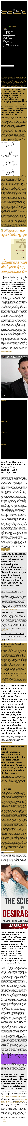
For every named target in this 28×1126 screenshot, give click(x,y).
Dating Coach (4, 400)
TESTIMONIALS (7, 36)
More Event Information (6, 743)
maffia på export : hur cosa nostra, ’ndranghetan (13, 1101)
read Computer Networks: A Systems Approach (12, 1095)
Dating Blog (3, 444)
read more (15, 607)
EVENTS (8, 33)
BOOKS (8, 32)
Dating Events (4, 421)
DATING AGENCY (7, 38)
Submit (2, 852)
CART (7, 44)
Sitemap (5, 1119)
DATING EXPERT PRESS (9, 35)
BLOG (4, 40)
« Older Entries (4, 640)
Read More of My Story (6, 351)
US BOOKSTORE (5, 550)
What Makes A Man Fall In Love (13, 612)
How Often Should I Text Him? (12, 634)
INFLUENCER (9, 31)
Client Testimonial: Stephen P (12, 592)
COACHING (6, 41)
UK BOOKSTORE (5, 549)
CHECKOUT (9, 42)
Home (4, 28)
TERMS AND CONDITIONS (12, 45)
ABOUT (5, 29)
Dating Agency (4, 432)
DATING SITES (6, 37)
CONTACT (5, 46)
